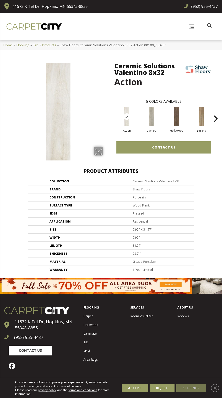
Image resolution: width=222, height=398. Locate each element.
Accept (134, 388)
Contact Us (164, 147)
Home (8, 45)
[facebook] (13, 366)
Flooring (22, 45)
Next (215, 112)
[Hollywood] (176, 116)
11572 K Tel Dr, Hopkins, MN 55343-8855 (50, 6)
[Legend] (201, 116)
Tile (36, 45)
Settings (191, 388)
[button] (30, 350)
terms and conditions (83, 390)
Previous (112, 112)
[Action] (126, 116)
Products (49, 45)
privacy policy (47, 390)
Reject (162, 388)
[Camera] (151, 116)
